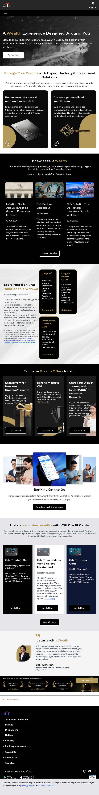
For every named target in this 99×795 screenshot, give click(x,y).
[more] (5, 13)
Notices (9, 735)
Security (9, 740)
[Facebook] (94, 771)
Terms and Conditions (16, 719)
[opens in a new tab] (6, 5)
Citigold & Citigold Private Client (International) (20, 343)
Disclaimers (11, 729)
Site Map (10, 763)
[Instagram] (84, 771)
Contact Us (11, 757)
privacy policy (26, 785)
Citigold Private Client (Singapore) (23, 340)
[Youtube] (89, 771)
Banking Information (16, 746)
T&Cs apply (19, 403)
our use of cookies (45, 785)
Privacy (9, 724)
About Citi (10, 752)
